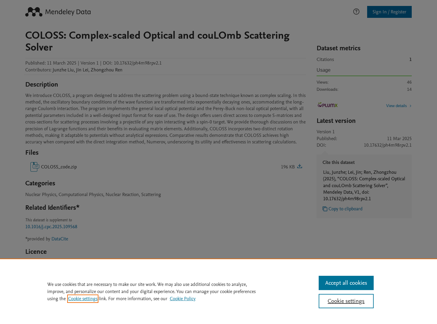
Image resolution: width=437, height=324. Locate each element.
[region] (218, 291)
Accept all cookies (346, 283)
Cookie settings (83, 298)
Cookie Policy (183, 298)
